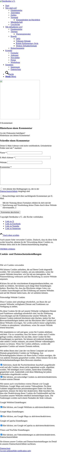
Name (3, 153)
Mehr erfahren (9, 249)
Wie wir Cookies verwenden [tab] (12, 265)
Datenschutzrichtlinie (9, 191)
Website (3, 162)
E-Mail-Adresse (7, 157)
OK (1, 249)
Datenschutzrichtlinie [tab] (9, 437)
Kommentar (6, 167)
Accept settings (6, 451)
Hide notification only (22, 451)
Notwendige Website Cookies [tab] (12, 297)
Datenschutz (5, 448)
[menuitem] (31, 5)
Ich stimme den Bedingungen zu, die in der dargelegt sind (19, 190)
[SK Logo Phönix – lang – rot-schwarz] (7, 1)
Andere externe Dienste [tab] (10, 379)
